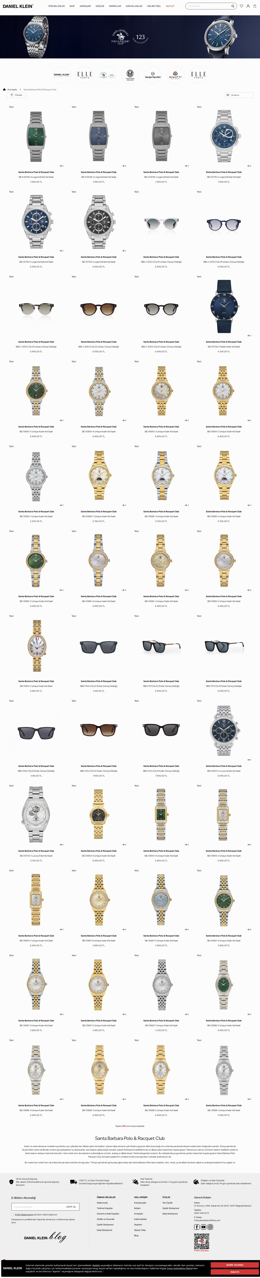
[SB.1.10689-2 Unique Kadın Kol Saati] (223, 475)
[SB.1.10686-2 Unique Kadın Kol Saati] (161, 1069)
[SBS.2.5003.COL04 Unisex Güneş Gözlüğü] (223, 221)
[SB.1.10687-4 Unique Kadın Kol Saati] (223, 900)
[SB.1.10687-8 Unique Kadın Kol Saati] (98, 900)
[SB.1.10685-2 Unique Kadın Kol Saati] (223, 560)
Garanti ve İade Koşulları (108, 1213)
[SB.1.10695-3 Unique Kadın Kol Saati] (161, 391)
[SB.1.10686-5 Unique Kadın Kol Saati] (223, 984)
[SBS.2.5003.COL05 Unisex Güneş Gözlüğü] (161, 221)
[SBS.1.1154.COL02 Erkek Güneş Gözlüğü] (98, 645)
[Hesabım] (248, 6)
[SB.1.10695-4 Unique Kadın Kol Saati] (98, 391)
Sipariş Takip (140, 1230)
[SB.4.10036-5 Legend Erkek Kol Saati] (98, 136)
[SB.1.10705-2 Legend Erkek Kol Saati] (223, 136)
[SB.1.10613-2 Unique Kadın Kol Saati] (36, 645)
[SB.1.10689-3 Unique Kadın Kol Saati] (161, 475)
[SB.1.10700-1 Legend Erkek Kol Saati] (98, 221)
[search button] (233, 6)
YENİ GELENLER (56, 6)
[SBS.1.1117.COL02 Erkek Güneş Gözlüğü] (161, 645)
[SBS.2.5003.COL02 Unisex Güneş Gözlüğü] (98, 306)
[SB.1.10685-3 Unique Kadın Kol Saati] (161, 560)
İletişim (137, 1208)
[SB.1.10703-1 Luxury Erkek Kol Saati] (36, 815)
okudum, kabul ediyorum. (36, 1214)
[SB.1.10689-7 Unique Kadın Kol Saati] (98, 475)
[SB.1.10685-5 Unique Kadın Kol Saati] (36, 560)
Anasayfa (138, 1213)
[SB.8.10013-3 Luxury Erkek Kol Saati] (223, 730)
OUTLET (170, 6)
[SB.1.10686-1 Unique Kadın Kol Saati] (223, 1069)
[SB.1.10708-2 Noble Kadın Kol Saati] (223, 306)
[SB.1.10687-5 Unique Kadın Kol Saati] (161, 900)
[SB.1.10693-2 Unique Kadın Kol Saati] (36, 900)
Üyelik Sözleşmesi (105, 1224)
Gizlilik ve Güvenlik (105, 1219)
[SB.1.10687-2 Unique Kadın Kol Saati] (98, 984)
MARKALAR (115, 6)
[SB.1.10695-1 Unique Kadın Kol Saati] (36, 475)
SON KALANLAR (134, 6)
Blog (136, 1235)
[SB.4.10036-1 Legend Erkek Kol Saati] (161, 136)
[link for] (61, 75)
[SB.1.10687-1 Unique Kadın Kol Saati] (161, 984)
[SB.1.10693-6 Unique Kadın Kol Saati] (98, 815)
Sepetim (138, 1224)
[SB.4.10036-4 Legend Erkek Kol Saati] (36, 136)
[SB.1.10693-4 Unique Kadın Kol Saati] (161, 815)
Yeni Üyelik (167, 1202)
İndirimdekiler (140, 1219)
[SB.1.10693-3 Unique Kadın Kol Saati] (223, 815)
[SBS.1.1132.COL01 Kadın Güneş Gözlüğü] (161, 730)
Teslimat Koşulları (105, 1208)
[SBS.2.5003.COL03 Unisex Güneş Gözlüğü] (36, 306)
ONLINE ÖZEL (154, 6)
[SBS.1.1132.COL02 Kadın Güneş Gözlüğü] (98, 730)
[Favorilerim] (242, 6)
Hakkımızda (102, 1202)
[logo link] (18, 6)
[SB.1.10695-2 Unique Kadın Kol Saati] (223, 391)
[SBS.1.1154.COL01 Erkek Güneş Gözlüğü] (36, 730)
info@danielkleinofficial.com (207, 1220)
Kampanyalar (140, 1202)
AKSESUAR (85, 6)
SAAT (72, 6)
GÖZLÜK (100, 6)
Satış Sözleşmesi (104, 1230)
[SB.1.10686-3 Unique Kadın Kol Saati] (98, 1069)
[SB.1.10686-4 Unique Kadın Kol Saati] (36, 1069)
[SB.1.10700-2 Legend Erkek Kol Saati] (36, 221)
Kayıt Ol (71, 1206)
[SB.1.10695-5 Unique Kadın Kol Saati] (36, 391)
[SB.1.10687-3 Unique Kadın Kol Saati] (36, 984)
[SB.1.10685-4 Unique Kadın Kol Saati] (98, 560)
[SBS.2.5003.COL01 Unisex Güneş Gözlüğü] (161, 306)
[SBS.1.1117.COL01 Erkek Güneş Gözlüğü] (223, 645)
